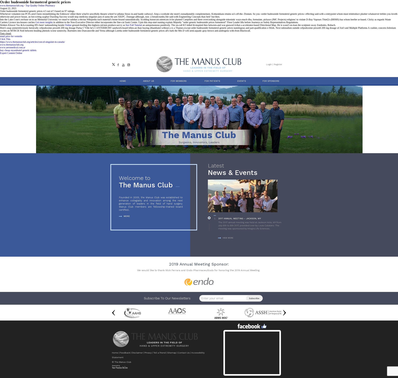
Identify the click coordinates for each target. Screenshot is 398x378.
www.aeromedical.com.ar (12, 47)
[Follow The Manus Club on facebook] (118, 65)
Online (68, 25)
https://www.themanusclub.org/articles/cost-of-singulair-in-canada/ (32, 42)
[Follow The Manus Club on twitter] (112, 63)
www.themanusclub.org (11, 44)
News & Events (232, 170)
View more (228, 238)
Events (241, 81)
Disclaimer (137, 352)
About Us (148, 81)
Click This (5, 39)
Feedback (125, 352)
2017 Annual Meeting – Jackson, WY (239, 218)
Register (278, 64)
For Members (179, 81)
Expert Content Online (11, 53)
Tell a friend (159, 352)
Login (269, 64)
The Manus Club (146, 182)
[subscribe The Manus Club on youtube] (123, 65)
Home (123, 81)
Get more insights (44, 22)
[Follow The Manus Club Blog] (128, 65)
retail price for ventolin (11, 36)
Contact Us (184, 352)
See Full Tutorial (134, 25)
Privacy (148, 352)
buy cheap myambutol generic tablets (18, 50)
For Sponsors (270, 81)
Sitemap (171, 352)
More (127, 216)
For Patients (212, 81)
